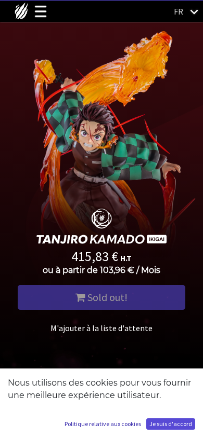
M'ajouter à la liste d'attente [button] (101, 328)
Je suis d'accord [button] (170, 424)
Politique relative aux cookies (103, 424)
